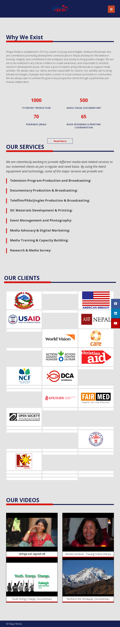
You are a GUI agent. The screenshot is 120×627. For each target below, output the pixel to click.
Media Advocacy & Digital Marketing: (40, 230)
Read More (60, 141)
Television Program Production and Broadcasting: (50, 180)
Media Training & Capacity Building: (39, 240)
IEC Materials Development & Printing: (41, 210)
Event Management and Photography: (41, 220)
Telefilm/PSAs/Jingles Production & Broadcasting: (50, 200)
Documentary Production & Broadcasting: (44, 190)
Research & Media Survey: (30, 250)
